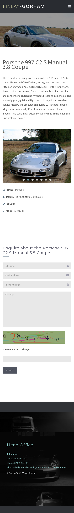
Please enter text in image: (16, 349)
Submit (10, 370)
